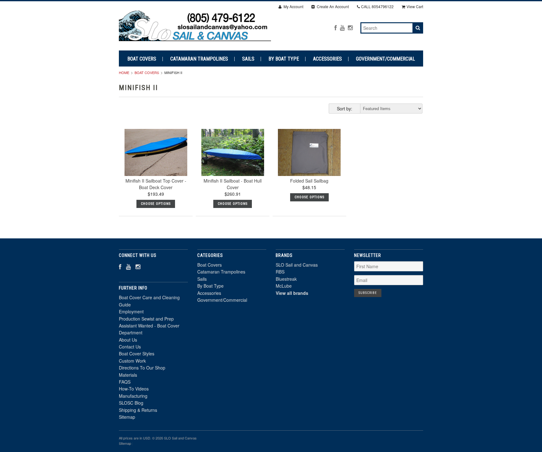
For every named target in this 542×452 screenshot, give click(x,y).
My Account (293, 6)
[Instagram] (350, 27)
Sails (248, 59)
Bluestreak (286, 279)
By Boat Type (283, 59)
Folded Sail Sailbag (309, 181)
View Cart (414, 6)
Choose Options (156, 204)
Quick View (156, 166)
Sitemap (127, 417)
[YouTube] (342, 27)
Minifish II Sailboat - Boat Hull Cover (233, 184)
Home (124, 72)
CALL (377, 6)
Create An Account (332, 6)
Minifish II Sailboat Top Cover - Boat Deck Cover (155, 184)
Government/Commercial (385, 59)
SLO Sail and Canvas (297, 265)
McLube (284, 286)
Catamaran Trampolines (199, 59)
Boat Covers (141, 59)
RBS (280, 272)
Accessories (327, 59)
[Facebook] (335, 27)
